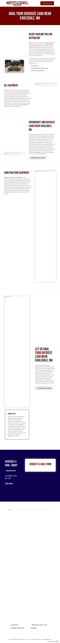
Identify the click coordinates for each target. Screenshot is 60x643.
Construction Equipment (37, 70)
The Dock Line (47, 639)
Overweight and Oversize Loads (39, 68)
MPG (57, 641)
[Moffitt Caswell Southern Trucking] (17, 3)
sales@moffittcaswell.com (17, 628)
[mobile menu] (36, 3)
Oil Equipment (35, 66)
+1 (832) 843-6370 (10, 471)
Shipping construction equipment (13, 177)
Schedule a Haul (47, 3)
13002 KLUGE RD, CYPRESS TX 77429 (39, 625)
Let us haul (24, 104)
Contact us (37, 152)
